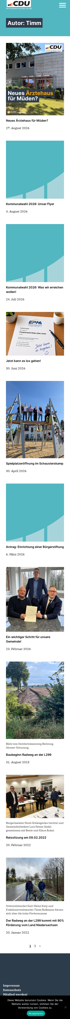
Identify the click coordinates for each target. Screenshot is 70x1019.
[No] (65, 1007)
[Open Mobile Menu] (62, 5)
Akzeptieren (36, 1013)
